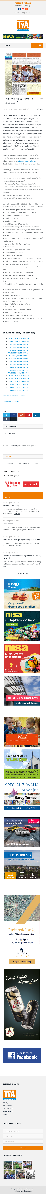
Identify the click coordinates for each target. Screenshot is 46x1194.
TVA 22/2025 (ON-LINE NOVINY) (18, 379)
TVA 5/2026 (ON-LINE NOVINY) (18, 356)
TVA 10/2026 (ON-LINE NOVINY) (18, 341)
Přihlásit (17, 12)
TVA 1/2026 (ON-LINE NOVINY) (18, 367)
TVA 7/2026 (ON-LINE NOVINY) (18, 350)
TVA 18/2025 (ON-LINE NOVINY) (18, 390)
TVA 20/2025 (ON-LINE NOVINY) (18, 384)
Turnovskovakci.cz (27, 1189)
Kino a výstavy (23, 463)
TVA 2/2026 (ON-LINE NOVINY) (18, 364)
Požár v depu (8, 524)
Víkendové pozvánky (22, 5)
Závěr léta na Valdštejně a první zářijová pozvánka (21, 540)
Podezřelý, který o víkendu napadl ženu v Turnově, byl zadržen (22, 557)
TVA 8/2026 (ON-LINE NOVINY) (18, 347)
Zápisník (40, 109)
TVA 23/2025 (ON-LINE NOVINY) (18, 376)
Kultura (10, 463)
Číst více (17, 514)
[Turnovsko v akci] (23, 24)
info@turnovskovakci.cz (26, 161)
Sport (36, 463)
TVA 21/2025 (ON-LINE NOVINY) (18, 381)
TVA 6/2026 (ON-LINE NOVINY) (18, 353)
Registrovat (26, 12)
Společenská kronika (11, 401)
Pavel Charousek (10, 433)
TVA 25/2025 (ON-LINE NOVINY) (18, 370)
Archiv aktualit (23, 573)
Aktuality (9, 497)
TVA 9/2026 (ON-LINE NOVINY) (18, 344)
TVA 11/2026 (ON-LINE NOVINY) (18, 338)
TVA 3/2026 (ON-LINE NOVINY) (18, 361)
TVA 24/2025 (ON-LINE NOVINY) (18, 373)
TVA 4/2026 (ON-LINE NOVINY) (18, 359)
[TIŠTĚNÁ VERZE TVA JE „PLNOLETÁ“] (23, 74)
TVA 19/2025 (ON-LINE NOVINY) (18, 387)
